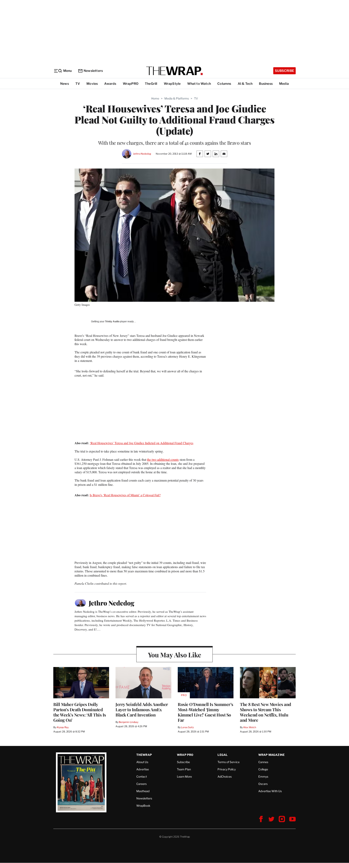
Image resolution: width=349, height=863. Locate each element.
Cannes (263, 762)
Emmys (263, 776)
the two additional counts (163, 459)
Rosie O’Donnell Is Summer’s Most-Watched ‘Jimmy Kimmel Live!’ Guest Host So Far (205, 712)
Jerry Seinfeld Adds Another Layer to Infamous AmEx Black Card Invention (142, 709)
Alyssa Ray (63, 727)
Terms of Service (229, 762)
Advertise (142, 769)
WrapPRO (130, 84)
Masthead (142, 791)
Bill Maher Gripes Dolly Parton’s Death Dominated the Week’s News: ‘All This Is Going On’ (79, 712)
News (64, 84)
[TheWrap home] (174, 71)
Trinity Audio (112, 321)
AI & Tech (245, 84)
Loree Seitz (187, 727)
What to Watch (199, 84)
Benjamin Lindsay (128, 722)
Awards (110, 84)
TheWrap (144, 754)
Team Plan (184, 769)
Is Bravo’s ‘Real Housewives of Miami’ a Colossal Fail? (125, 495)
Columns (224, 84)
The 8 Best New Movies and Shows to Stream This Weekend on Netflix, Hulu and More (265, 712)
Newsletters (93, 71)
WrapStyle (172, 84)
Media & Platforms (176, 98)
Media (284, 84)
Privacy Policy (227, 769)
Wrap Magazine (271, 754)
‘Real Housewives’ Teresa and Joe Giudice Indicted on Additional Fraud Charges (141, 443)
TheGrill (151, 84)
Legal (223, 754)
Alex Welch (249, 727)
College (263, 769)
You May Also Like (174, 654)
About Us (142, 762)
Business (266, 84)
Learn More (184, 776)
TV (77, 84)
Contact (141, 776)
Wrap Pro (185, 754)
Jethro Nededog (142, 153)
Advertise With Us (270, 791)
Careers (141, 783)
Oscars (263, 783)
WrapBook (143, 805)
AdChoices (225, 776)
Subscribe (284, 71)
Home (155, 98)
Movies (92, 84)
